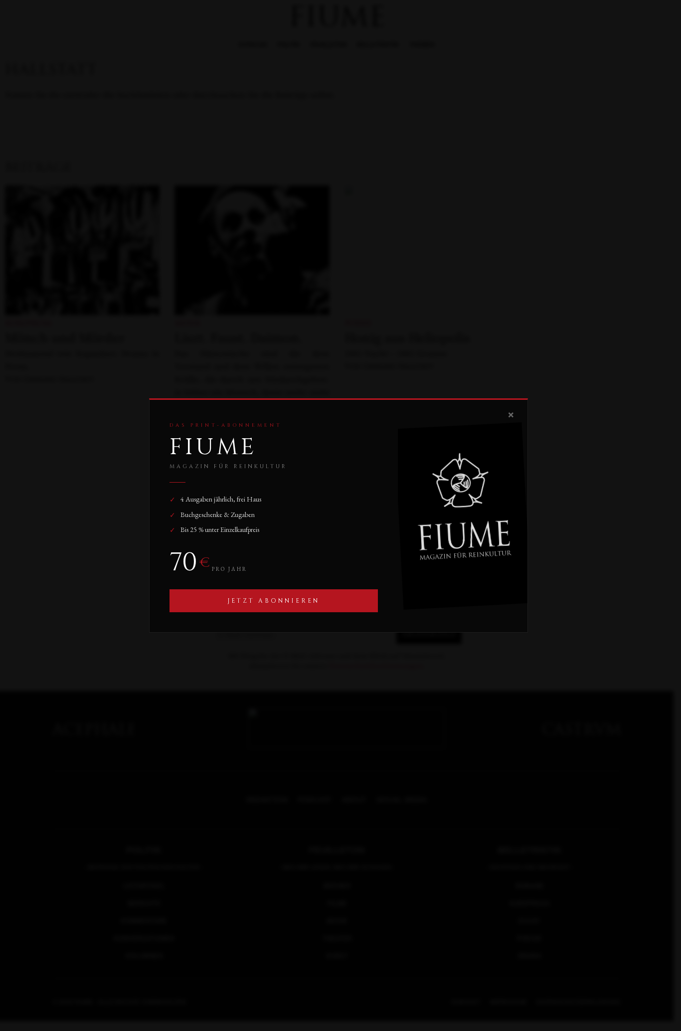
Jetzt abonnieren (273, 601)
